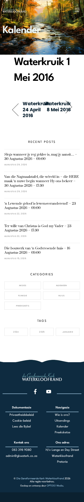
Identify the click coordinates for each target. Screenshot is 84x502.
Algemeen (61, 285)
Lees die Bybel (21, 426)
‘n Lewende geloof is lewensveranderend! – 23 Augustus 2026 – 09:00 (40, 205)
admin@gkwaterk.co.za (21, 455)
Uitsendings (62, 420)
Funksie (22, 295)
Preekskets (22, 305)
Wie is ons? (62, 414)
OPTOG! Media (55, 486)
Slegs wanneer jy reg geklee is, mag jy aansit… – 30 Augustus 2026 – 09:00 (40, 156)
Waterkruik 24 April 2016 (36, 109)
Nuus (61, 295)
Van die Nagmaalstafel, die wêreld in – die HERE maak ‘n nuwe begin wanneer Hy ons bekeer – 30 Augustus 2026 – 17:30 (41, 181)
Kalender (62, 426)
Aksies (22, 285)
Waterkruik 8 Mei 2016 (57, 106)
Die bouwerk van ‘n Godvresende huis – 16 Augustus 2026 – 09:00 (37, 250)
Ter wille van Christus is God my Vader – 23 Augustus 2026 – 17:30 (37, 228)
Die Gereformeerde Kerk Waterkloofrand (40, 478)
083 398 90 (20, 449)
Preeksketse (62, 432)
